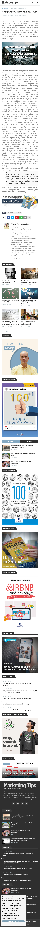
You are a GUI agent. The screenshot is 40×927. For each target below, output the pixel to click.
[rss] (19, 258)
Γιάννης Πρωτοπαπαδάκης (21, 224)
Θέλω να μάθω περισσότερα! (9, 918)
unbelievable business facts (18, 8)
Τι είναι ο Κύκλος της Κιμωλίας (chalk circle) (10, 301)
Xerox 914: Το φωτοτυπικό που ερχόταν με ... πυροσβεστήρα (29, 281)
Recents (29, 441)
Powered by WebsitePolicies (8, 923)
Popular (11, 441)
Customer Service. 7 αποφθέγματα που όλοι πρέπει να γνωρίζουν (18, 684)
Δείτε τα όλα (34, 265)
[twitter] (16, 258)
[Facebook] (8, 217)
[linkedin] (14, 258)
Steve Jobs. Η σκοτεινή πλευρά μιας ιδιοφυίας (10, 281)
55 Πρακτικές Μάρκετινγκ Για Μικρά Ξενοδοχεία (19, 773)
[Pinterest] (17, 217)
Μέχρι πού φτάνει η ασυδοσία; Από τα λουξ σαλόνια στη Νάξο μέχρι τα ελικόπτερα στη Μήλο (20, 691)
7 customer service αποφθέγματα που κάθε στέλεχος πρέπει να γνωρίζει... (23, 839)
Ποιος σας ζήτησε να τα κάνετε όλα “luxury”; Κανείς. (23, 454)
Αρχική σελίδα (6, 8)
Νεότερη (5, 331)
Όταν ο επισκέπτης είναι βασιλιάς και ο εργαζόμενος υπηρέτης (22, 446)
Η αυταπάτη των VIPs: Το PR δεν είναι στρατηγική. (21, 462)
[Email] (25, 217)
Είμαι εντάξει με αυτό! (13, 921)
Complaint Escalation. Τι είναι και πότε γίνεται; (16, 704)
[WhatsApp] (21, 217)
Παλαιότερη (33, 331)
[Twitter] (12, 217)
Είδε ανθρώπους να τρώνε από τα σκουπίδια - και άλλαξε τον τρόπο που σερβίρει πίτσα (10, 323)
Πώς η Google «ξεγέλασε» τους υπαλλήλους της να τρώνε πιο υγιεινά (28, 323)
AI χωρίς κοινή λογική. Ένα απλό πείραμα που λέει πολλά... (28, 302)
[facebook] (12, 258)
